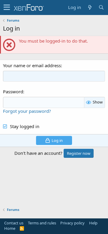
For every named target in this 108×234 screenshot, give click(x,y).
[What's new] (89, 7)
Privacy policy (72, 223)
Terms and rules (42, 223)
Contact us (13, 223)
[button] (6, 7)
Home (9, 228)
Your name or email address (32, 65)
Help (93, 223)
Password (13, 91)
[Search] (101, 7)
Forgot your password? (27, 111)
